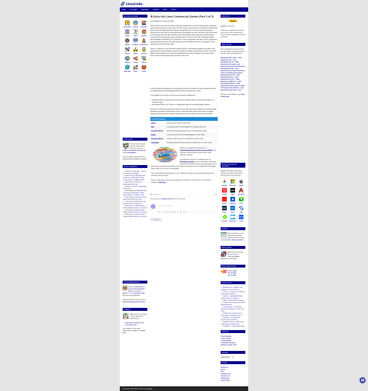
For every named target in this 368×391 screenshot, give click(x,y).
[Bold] (159, 212)
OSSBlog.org (225, 378)
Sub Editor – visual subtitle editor (234, 326)
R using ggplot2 (131, 152)
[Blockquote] (175, 212)
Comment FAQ (226, 374)
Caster (153, 123)
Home (124, 9)
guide (237, 256)
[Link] (180, 212)
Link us (223, 369)
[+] (186, 212)
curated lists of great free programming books (136, 289)
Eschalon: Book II (157, 139)
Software (133, 9)
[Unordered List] (172, 212)
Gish (152, 127)
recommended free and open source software (196, 150)
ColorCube (155, 142)
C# (132, 293)
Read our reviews (237, 240)
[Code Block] (178, 212)
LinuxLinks (149, 388)
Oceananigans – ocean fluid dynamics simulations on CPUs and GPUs (232, 309)
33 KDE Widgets (226, 340)
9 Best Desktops (226, 336)
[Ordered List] (169, 212)
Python (125, 293)
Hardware (145, 9)
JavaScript (137, 293)
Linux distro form (131, 325)
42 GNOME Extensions (228, 343)
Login (215, 194)
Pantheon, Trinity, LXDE (228, 345)
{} (183, 212)
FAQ (222, 371)
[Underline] (164, 212)
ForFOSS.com (225, 376)
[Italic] (161, 212)
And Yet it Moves (157, 131)
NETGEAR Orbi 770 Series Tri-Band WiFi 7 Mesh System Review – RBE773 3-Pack (134, 178)
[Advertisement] (184, 72)
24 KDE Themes (226, 338)
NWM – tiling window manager (233, 300)
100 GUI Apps (232, 271)
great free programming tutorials (134, 302)
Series (165, 9)
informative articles (187, 162)
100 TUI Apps (232, 273)
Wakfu (153, 135)
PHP (143, 293)
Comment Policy (166, 199)
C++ (129, 293)
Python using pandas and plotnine (134, 150)
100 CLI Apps (232, 275)
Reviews (156, 9)
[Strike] (167, 212)
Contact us (224, 367)
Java (138, 291)
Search (173, 9)
